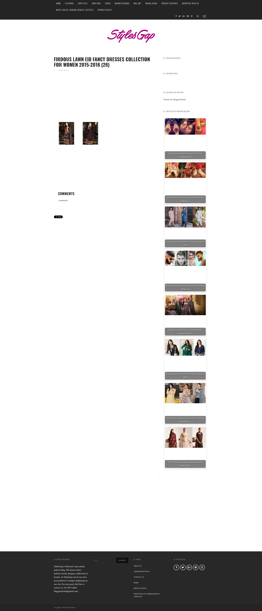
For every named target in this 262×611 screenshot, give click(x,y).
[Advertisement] (104, 100)
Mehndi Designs (122, 3)
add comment (64, 70)
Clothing (69, 3)
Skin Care (96, 3)
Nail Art (137, 3)
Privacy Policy (105, 9)
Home (58, 3)
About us (138, 566)
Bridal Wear (151, 3)
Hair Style (83, 3)
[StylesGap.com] (131, 35)
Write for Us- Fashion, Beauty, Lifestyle (75, 9)
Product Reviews (169, 3)
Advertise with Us (190, 3)
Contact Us (139, 577)
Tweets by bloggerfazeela (174, 99)
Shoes (108, 3)
